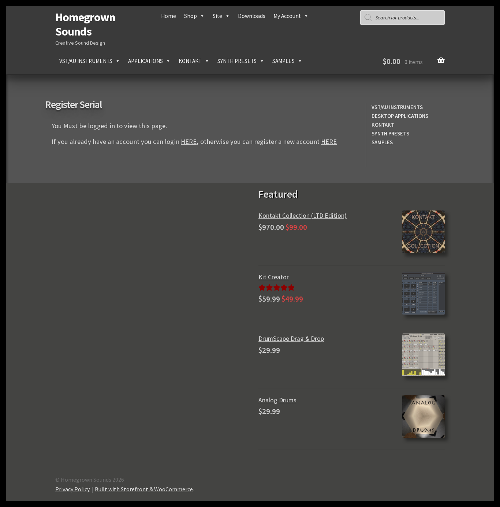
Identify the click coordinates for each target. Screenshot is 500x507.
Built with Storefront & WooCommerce (144, 489)
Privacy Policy (72, 489)
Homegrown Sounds (85, 24)
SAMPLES (382, 142)
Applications (145, 60)
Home (168, 15)
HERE (189, 141)
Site (217, 15)
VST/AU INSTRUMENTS (397, 107)
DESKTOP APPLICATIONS (400, 116)
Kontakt (190, 60)
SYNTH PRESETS (390, 133)
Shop (190, 15)
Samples (283, 60)
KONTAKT (383, 125)
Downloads (251, 15)
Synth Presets (237, 60)
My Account (287, 15)
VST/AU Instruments (85, 60)
